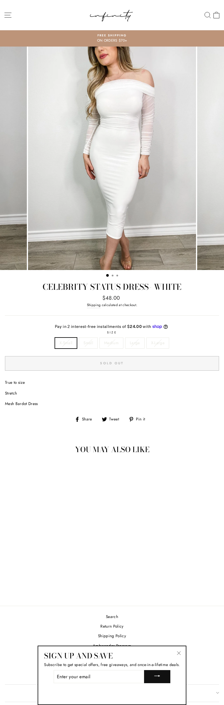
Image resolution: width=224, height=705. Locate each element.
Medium (111, 343)
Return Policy (111, 626)
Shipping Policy (112, 636)
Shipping (94, 305)
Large (135, 343)
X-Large (157, 343)
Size (112, 332)
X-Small (66, 343)
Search (112, 616)
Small (88, 343)
